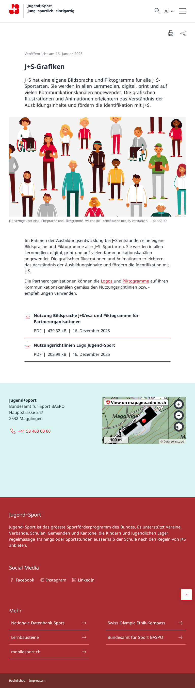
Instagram (56, 580)
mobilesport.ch (25, 652)
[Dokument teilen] (183, 33)
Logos (106, 281)
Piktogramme (136, 281)
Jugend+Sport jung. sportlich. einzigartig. (51, 8)
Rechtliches (17, 680)
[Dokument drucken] (171, 33)
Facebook (25, 580)
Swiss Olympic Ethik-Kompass (136, 623)
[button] (186, 594)
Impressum (37, 680)
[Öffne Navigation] (182, 11)
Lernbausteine (25, 637)
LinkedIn (86, 580)
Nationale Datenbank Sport (37, 623)
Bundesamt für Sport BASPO (135, 637)
